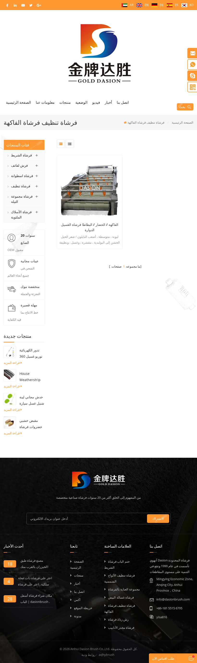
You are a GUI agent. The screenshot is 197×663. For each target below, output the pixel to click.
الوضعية (81, 102)
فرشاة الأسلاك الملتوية (21, 214)
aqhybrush (106, 654)
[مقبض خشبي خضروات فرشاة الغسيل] (10, 422)
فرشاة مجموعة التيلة (22, 199)
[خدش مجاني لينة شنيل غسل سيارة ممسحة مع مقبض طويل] (10, 398)
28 (9, 599)
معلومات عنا (45, 102)
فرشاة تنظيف (20, 186)
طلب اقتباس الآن (163, 658)
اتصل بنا (123, 102)
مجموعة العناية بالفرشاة (124, 589)
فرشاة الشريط (21, 155)
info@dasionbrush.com (173, 599)
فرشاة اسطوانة (22, 175)
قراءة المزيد (12, 362)
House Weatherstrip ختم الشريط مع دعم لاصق (30, 377)
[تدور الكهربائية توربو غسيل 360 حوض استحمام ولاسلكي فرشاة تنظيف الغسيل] (10, 351)
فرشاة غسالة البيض (121, 597)
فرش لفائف (19, 165)
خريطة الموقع (83, 608)
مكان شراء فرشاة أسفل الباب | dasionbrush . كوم (36, 599)
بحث (182, 107)
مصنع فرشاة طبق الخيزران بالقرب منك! (34, 563)
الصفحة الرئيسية (18, 102)
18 (9, 564)
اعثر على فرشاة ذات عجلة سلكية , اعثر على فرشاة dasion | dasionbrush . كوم (35, 581)
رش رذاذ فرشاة (118, 619)
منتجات (65, 102)
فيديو (96, 102)
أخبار (108, 102)
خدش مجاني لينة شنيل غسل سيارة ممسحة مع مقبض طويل (31, 400)
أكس (77, 600)
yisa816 (161, 617)
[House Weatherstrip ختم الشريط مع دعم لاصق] (10, 375)
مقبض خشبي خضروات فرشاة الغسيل (30, 424)
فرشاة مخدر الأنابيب (121, 627)
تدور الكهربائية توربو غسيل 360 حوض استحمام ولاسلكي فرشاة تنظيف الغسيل (30, 354)
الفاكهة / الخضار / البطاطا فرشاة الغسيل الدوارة (89, 227)
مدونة (77, 616)
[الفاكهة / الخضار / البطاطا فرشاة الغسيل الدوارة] (89, 187)
